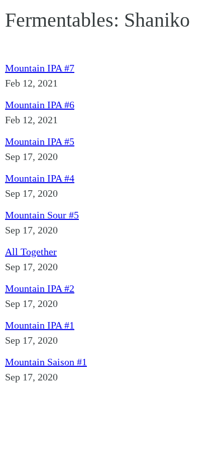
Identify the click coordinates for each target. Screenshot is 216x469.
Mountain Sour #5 (42, 214)
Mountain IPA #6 (39, 104)
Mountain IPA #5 (39, 141)
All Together (31, 251)
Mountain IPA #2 (39, 288)
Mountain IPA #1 (39, 325)
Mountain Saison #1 (46, 361)
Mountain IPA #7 (39, 67)
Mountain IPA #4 (39, 178)
